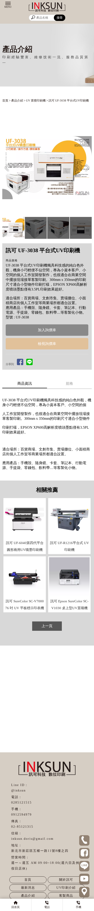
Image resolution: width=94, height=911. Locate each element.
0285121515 (21, 802)
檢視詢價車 (47, 344)
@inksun (18, 790)
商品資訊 (24, 383)
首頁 (5, 100)
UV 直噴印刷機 (36, 100)
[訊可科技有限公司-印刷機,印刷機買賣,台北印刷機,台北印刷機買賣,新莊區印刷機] (47, 7)
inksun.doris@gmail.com (32, 838)
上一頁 (47, 626)
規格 (69, 383)
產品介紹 (17, 100)
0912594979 (21, 814)
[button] (87, 167)
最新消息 (28, 887)
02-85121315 (22, 826)
